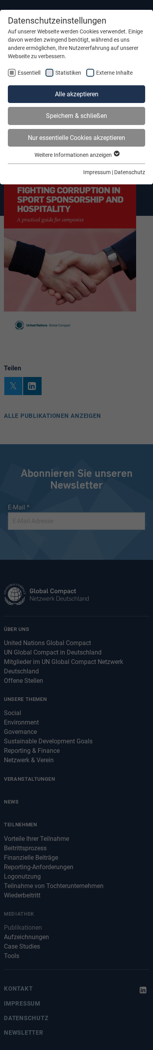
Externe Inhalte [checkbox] (114, 73)
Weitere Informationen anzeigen (74, 155)
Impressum (97, 172)
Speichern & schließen (76, 116)
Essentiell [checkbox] (29, 73)
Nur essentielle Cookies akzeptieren (76, 138)
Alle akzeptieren (76, 94)
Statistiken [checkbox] (68, 73)
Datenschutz (129, 172)
